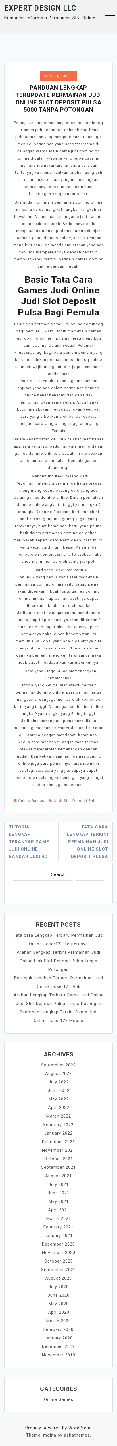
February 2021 (58, 1227)
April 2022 (58, 1107)
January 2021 (58, 1235)
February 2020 (58, 1329)
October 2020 (58, 1261)
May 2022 (59, 1099)
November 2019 (58, 1355)
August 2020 (58, 1278)
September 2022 (58, 1065)
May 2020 (59, 1303)
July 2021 (59, 1184)
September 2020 (58, 1269)
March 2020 (58, 1320)
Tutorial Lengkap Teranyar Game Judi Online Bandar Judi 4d (29, 841)
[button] (110, 14)
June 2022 (59, 1090)
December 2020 (58, 1244)
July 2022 (59, 1082)
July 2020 (59, 1286)
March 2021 (58, 1218)
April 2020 (58, 1312)
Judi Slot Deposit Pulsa (76, 800)
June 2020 (59, 1295)
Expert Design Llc (40, 8)
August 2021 (58, 1175)
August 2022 (58, 1073)
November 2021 (58, 1150)
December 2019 (58, 1346)
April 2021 (58, 1210)
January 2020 (58, 1338)
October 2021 (58, 1158)
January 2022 (58, 1133)
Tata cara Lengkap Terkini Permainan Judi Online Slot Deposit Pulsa (87, 841)
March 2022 (58, 1116)
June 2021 (59, 1192)
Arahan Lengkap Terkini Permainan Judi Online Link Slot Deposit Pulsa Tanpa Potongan (58, 961)
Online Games (31, 800)
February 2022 (58, 1124)
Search (58, 874)
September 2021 (58, 1167)
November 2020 (58, 1252)
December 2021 (58, 1141)
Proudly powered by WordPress (58, 1427)
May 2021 (59, 1201)
